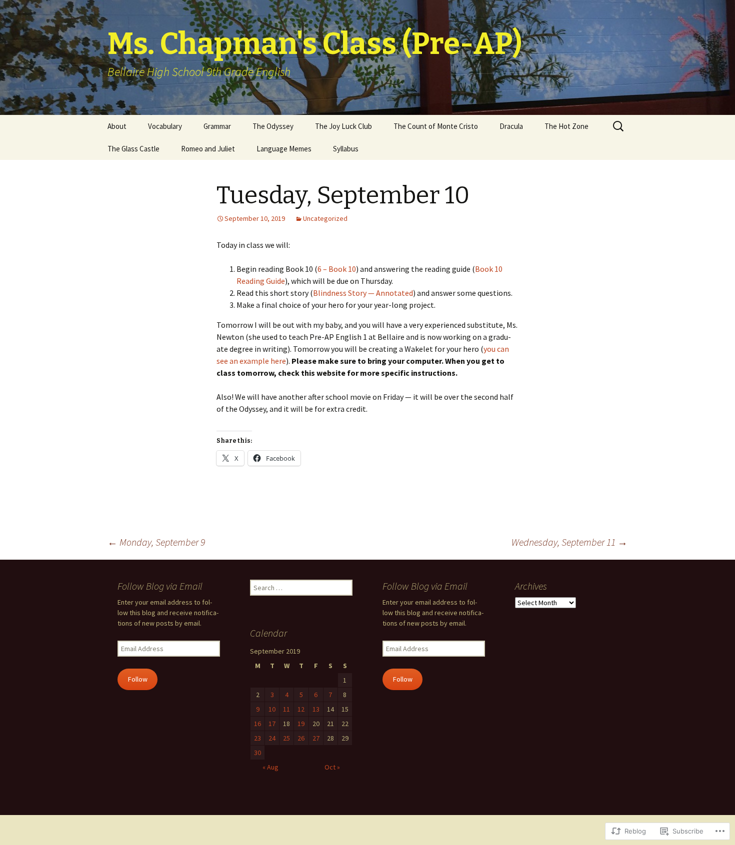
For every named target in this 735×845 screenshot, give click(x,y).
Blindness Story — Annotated (363, 293)
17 (272, 723)
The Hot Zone (566, 126)
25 (286, 738)
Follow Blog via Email (160, 586)
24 (272, 738)
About (117, 126)
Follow (138, 679)
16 (257, 723)
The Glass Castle (134, 148)
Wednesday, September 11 (570, 542)
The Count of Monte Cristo (436, 126)
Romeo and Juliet (208, 148)
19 (301, 723)
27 (316, 738)
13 (316, 709)
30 (257, 752)
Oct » (332, 767)
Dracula (511, 126)
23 (257, 738)
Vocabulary (165, 126)
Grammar (217, 126)
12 (301, 709)
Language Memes (284, 148)
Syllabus (345, 148)
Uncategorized (325, 218)
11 (286, 709)
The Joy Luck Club (343, 126)
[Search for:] (619, 126)
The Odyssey (273, 126)
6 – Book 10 (337, 269)
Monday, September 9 (156, 542)
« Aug (270, 767)
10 (272, 709)
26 (301, 738)
